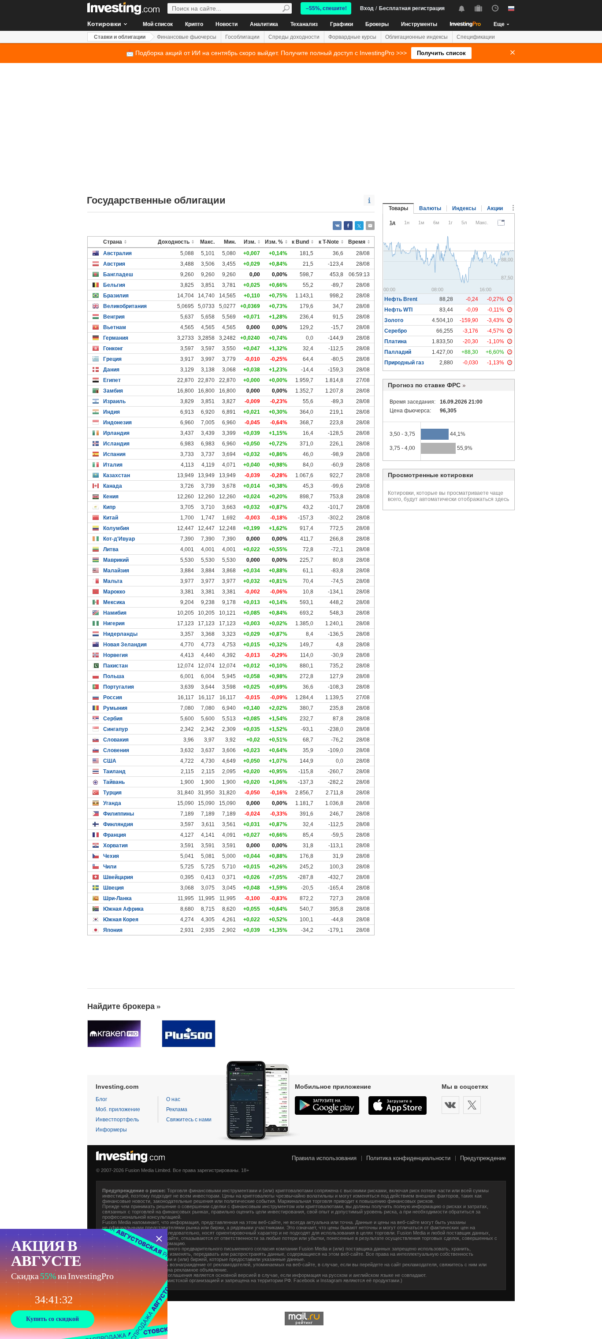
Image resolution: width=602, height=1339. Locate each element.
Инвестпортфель (117, 1119)
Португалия (118, 687)
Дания (111, 370)
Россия (112, 697)
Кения (111, 496)
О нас (173, 1099)
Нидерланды (120, 634)
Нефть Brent (400, 299)
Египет (112, 380)
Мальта (113, 581)
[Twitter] (472, 1105)
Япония (113, 930)
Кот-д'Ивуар (119, 539)
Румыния (115, 708)
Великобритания (125, 306)
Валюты (430, 208)
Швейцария (118, 877)
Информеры (111, 1130)
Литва (111, 549)
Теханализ (304, 24)
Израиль (114, 401)
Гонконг (113, 348)
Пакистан (115, 666)
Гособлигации (242, 37)
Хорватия (115, 845)
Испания (114, 454)
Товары (398, 208)
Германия (115, 338)
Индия (111, 412)
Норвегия (115, 655)
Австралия (117, 253)
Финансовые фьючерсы (186, 37)
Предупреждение (483, 1158)
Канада (112, 486)
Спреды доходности (294, 37)
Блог (101, 1099)
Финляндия (118, 824)
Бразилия (116, 296)
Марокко (114, 592)
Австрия (114, 264)
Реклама (176, 1109)
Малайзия (116, 570)
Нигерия (114, 623)
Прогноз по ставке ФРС (424, 385)
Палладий (397, 352)
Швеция (113, 888)
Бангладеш (118, 274)
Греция (112, 359)
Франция (114, 835)
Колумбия (116, 528)
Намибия (114, 613)
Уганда (112, 803)
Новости (227, 24)
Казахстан (116, 475)
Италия (113, 465)
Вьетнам (114, 327)
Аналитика (264, 24)
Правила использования (324, 1158)
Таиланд (114, 771)
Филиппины (118, 814)
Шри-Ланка (117, 898)
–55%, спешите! (326, 8)
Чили (109, 867)
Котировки (104, 23)
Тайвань (114, 782)
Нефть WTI (398, 310)
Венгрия (114, 317)
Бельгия (114, 285)
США (109, 761)
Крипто (194, 24)
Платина (395, 341)
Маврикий (116, 560)
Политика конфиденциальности (408, 1158)
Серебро (395, 331)
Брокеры (377, 24)
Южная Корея (120, 919)
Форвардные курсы (352, 37)
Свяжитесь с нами (189, 1119)
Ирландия (116, 433)
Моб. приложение (118, 1109)
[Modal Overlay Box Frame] (83, 1284)
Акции (495, 208)
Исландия (116, 444)
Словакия (116, 740)
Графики (341, 24)
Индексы (464, 208)
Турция (112, 793)
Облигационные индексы (416, 37)
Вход (367, 8)
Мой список (158, 24)
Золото (393, 320)
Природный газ (404, 363)
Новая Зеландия (125, 645)
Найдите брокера (121, 1006)
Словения (116, 750)
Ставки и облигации (119, 37)
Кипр (109, 507)
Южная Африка (123, 909)
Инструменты (419, 24)
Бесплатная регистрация (412, 8)
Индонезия (117, 422)
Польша (113, 676)
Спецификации (476, 37)
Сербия (113, 719)
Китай (110, 518)
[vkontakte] (450, 1105)
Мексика (114, 602)
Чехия (111, 856)
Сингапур (115, 729)
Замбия (113, 391)
